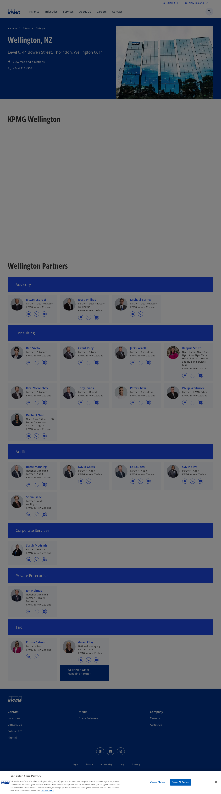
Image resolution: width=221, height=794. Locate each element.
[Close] (215, 782)
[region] (110, 782)
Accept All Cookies (180, 782)
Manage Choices (157, 782)
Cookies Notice (47, 790)
